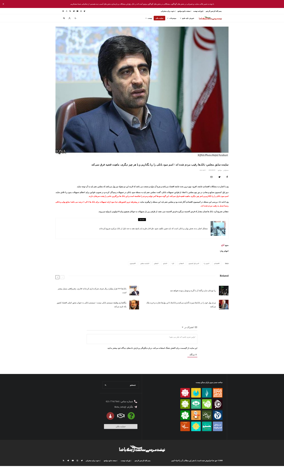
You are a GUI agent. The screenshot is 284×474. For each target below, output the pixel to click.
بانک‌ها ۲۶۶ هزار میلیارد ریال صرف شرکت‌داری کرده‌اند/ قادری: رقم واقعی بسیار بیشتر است (92, 291)
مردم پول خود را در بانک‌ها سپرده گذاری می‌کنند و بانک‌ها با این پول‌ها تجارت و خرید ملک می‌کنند (181, 305)
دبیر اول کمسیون (193, 263)
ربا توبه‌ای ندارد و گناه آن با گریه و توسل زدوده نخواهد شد (193, 290)
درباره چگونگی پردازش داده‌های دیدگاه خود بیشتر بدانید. (129, 348)
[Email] (211, 177)
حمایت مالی (159, 18)
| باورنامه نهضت (198, 11)
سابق (164, 263)
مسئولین (226, 170)
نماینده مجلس (144, 263)
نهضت (150, 18)
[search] (106, 385)
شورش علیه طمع (188, 18)
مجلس (156, 263)
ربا (172, 263)
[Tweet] (219, 177)
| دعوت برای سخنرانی (168, 11)
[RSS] (70, 11)
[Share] (227, 177)
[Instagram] (81, 11)
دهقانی (181, 263)
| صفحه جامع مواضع (184, 11)
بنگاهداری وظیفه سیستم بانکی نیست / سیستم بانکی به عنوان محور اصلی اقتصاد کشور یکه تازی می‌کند (91, 305)
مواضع (220, 170)
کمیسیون (132, 263)
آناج (222, 245)
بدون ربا (206, 263)
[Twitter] (84, 11)
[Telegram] (74, 11)
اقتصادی (216, 263)
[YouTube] (77, 11)
